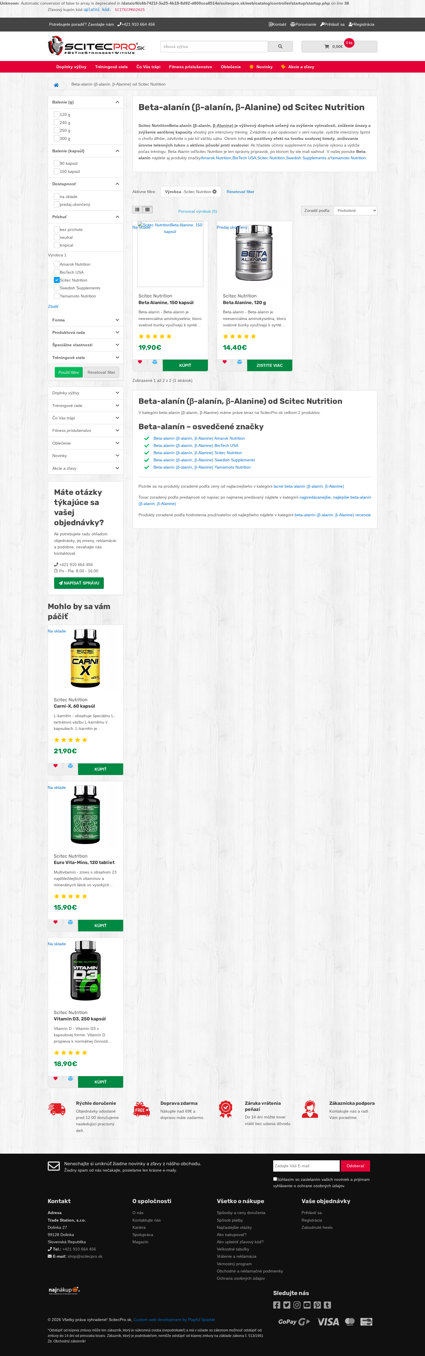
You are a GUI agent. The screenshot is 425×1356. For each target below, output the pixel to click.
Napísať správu (81, 583)
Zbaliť (53, 306)
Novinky (264, 66)
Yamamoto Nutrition (78, 296)
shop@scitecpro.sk (85, 1256)
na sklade (68, 196)
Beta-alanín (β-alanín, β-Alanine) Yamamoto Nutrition (202, 467)
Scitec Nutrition (73, 280)
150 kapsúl (70, 171)
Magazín (140, 1242)
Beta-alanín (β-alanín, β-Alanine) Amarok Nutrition (199, 438)
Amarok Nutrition (75, 264)
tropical (66, 245)
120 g (65, 114)
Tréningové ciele (111, 66)
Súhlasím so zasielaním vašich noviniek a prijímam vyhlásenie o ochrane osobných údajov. (321, 1182)
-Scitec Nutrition (188, 191)
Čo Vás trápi (148, 66)
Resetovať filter (101, 372)
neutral (66, 237)
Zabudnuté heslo (317, 1227)
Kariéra (139, 1227)
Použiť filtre (68, 372)
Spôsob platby (230, 1220)
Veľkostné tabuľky (233, 1249)
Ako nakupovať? (232, 1234)
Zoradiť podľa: (317, 210)
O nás (137, 1212)
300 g (65, 138)
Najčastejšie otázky (234, 1227)
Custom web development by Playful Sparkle (174, 1319)
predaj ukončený (75, 204)
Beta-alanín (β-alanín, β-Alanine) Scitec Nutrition (198, 452)
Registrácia (312, 1220)
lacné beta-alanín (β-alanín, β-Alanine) (309, 486)
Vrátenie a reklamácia (236, 1256)
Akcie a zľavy (301, 66)
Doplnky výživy (71, 66)
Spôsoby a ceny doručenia (241, 1212)
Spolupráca (142, 1234)
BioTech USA (72, 272)
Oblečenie (231, 66)
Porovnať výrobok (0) (197, 211)
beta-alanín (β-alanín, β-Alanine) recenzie (333, 515)
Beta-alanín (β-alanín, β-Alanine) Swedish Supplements (204, 460)
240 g (65, 122)
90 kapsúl (68, 163)
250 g (65, 130)
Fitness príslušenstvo (190, 66)
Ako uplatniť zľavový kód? (240, 1242)
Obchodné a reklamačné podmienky (250, 1271)
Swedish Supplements (80, 288)
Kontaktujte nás (146, 1220)
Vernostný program (234, 1263)
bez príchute (71, 229)
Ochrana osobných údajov (241, 1278)
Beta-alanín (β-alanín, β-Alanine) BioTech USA (196, 445)
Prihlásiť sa (312, 1212)
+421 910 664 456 (79, 1249)
